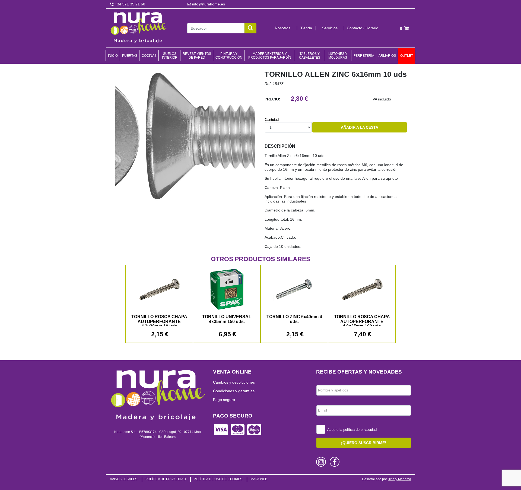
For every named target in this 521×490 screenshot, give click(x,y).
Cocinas (149, 55)
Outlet (406, 55)
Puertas (129, 55)
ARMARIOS (387, 55)
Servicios (330, 28)
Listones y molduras (337, 55)
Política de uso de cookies (218, 479)
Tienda (306, 28)
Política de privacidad (165, 479)
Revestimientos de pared (197, 55)
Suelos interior (169, 55)
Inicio (113, 55)
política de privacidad (360, 430)
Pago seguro (224, 399)
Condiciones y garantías (234, 391)
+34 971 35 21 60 (129, 4)
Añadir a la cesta (359, 127)
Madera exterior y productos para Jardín (269, 55)
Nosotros (282, 28)
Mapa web (258, 479)
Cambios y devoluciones (234, 382)
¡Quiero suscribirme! (363, 443)
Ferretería (364, 55)
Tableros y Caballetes (309, 55)
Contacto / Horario (362, 28)
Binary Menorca (399, 479)
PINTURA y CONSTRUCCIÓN (228, 55)
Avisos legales (123, 479)
